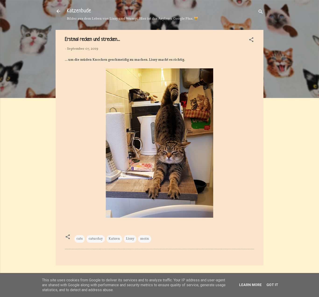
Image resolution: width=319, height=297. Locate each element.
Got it (272, 285)
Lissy (130, 238)
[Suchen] (260, 13)
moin (144, 238)
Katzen (114, 238)
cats (79, 238)
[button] (251, 41)
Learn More (250, 285)
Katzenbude (79, 11)
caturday (96, 238)
